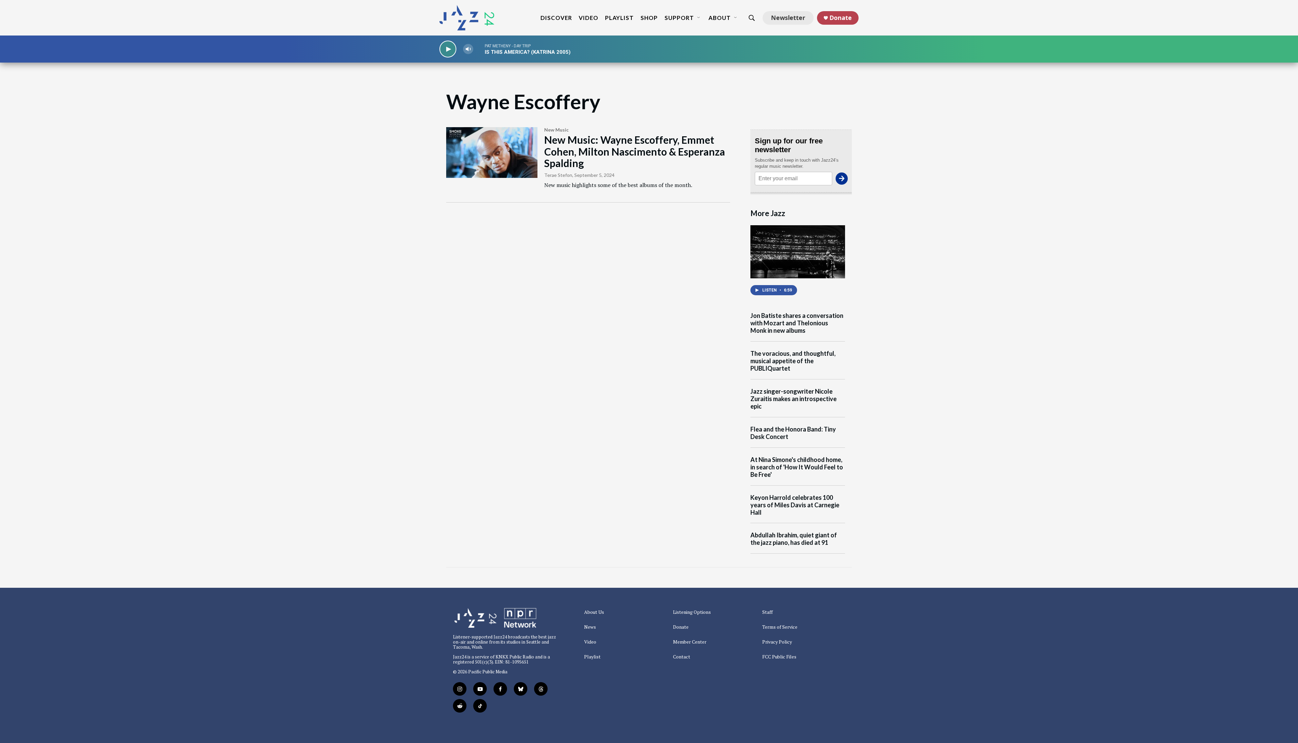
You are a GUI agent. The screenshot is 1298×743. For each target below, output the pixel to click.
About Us (594, 612)
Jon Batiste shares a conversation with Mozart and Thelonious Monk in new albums (796, 323)
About (719, 17)
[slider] (479, 48)
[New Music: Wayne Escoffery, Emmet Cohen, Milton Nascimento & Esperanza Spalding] (491, 152)
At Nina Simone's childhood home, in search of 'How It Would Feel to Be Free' (796, 467)
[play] (447, 49)
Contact (681, 656)
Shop (649, 17)
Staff (767, 612)
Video (588, 17)
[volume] (468, 49)
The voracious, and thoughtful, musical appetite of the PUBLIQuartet (793, 361)
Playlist (619, 17)
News (590, 627)
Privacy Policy (777, 642)
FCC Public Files (779, 656)
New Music (556, 130)
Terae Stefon (558, 175)
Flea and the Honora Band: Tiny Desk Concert (793, 433)
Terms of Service (779, 627)
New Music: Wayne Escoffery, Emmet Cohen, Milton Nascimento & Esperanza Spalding (634, 151)
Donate (841, 17)
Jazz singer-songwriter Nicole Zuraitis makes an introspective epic (793, 399)
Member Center (689, 642)
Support (679, 17)
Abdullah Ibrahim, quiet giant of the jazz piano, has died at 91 (793, 539)
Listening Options (692, 612)
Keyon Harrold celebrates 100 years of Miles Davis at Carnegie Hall (794, 505)
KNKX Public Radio (515, 657)
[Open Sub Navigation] (699, 18)
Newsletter (788, 18)
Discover (556, 17)
